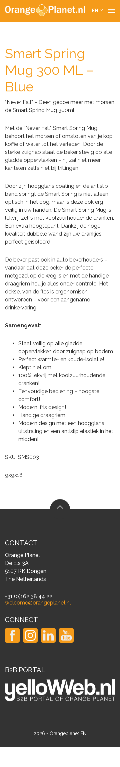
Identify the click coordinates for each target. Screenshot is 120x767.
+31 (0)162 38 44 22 (28, 596)
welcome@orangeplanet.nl (38, 603)
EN (95, 11)
